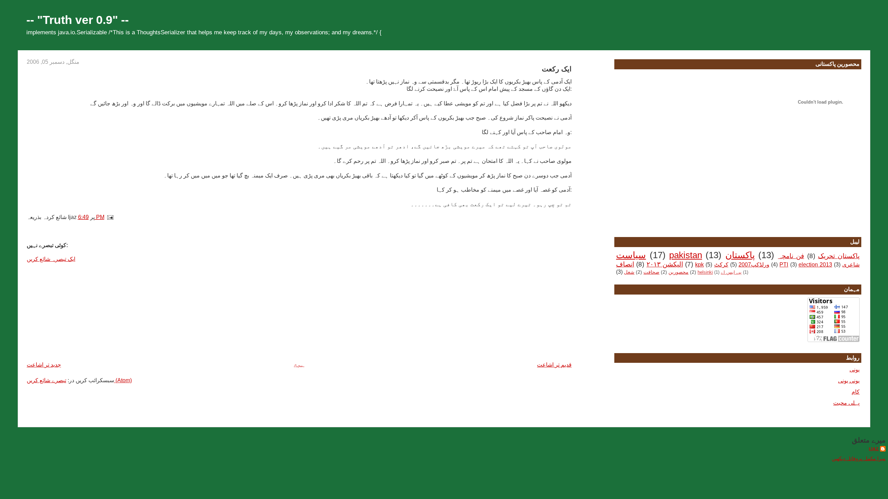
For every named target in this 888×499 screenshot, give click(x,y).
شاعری (851, 265)
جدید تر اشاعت (44, 365)
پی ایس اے (731, 272)
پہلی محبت (846, 403)
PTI (783, 265)
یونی (854, 370)
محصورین (678, 272)
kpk (699, 265)
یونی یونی (849, 381)
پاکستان (740, 255)
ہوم (299, 364)
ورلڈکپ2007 (753, 265)
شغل (629, 272)
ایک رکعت (557, 69)
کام (856, 392)
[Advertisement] (79, 311)
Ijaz (874, 449)
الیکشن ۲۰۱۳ (665, 264)
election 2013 (815, 265)
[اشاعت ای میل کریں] (112, 217)
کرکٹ (721, 265)
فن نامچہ (791, 256)
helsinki (705, 272)
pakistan (685, 255)
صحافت (651, 272)
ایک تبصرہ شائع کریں (51, 259)
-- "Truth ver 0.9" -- (77, 20)
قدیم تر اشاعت (554, 365)
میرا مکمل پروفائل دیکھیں (859, 458)
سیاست (631, 255)
